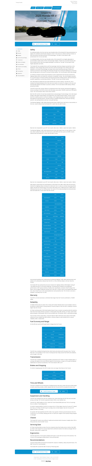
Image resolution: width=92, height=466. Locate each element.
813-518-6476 (74, 3)
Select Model (40, 7)
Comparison (19, 49)
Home (33, 7)
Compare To (48, 7)
